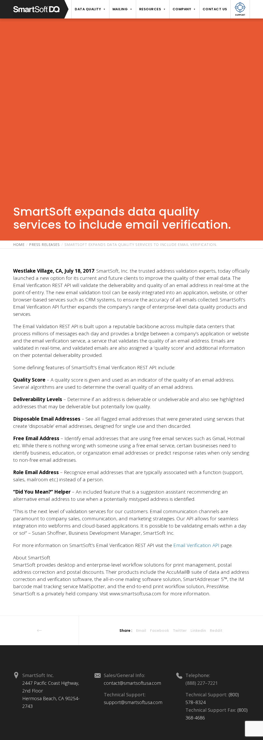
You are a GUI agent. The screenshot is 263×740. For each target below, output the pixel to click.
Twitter (180, 630)
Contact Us (215, 9)
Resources (150, 9)
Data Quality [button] (88, 9)
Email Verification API (196, 545)
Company (182, 9)
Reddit (216, 630)
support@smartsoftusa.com (133, 702)
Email (141, 630)
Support (240, 15)
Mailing (120, 9)
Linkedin (198, 630)
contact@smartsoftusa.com (132, 683)
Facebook (159, 630)
